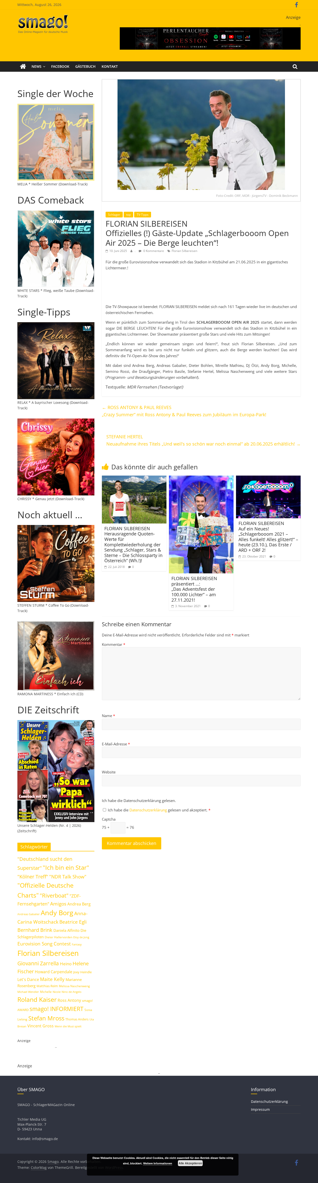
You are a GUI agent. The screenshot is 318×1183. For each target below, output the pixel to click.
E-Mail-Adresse (116, 743)
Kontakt (110, 66)
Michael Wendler (28, 992)
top (128, 214)
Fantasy (77, 944)
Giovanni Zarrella (38, 963)
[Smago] (23, 66)
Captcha (109, 819)
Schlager (114, 214)
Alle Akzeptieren (190, 1163)
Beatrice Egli (73, 921)
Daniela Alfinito (66, 930)
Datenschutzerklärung (148, 809)
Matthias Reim (47, 986)
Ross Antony (69, 1000)
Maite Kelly (52, 979)
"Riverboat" (54, 895)
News (36, 66)
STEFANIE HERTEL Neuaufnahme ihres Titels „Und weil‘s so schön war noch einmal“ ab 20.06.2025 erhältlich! (203, 440)
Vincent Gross (40, 1026)
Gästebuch (85, 66)
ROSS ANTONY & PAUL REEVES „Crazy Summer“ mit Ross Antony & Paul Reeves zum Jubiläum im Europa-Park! (184, 411)
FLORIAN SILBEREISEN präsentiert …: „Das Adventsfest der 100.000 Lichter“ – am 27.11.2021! (194, 589)
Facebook (60, 66)
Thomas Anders (76, 1019)
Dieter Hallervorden (58, 937)
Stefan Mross (46, 1018)
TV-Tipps (143, 214)
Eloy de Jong (81, 937)
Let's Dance (28, 979)
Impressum (260, 1109)
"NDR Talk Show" (67, 876)
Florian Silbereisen (184, 251)
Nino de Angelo (71, 992)
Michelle (46, 992)
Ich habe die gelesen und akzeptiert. (159, 809)
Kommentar (113, 644)
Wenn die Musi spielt (68, 1026)
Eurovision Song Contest (44, 943)
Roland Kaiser (37, 999)
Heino (66, 964)
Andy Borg (57, 912)
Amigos (58, 904)
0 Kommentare (153, 251)
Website (109, 771)
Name (108, 715)
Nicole (57, 992)
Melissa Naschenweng (74, 986)
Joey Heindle (82, 972)
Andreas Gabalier (28, 914)
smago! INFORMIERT (56, 1009)
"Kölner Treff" (32, 876)
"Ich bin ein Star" (66, 867)
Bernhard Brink (34, 929)
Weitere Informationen (157, 1163)
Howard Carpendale (53, 971)
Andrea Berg (79, 904)
